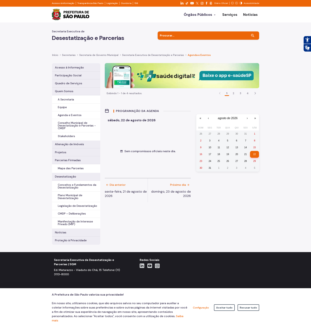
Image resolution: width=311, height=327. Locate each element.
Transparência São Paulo (90, 3)
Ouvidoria (126, 3)
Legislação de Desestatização (77, 206)
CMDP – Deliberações (72, 213)
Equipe (62, 107)
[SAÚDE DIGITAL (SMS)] (182, 75)
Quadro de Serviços (68, 83)
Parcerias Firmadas (68, 160)
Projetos (60, 152)
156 (136, 3)
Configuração (201, 307)
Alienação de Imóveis (69, 144)
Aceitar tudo (224, 307)
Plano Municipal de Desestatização (70, 197)
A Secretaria (66, 99)
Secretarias (69, 55)
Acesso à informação (63, 3)
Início (55, 55)
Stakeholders (66, 136)
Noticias (60, 232)
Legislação (112, 3)
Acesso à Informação (69, 67)
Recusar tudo (248, 307)
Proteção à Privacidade (71, 240)
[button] (255, 93)
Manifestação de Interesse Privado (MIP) (75, 223)
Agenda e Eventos (70, 115)
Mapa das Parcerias (71, 168)
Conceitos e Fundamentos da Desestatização (77, 186)
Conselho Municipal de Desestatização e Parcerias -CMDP (77, 125)
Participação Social (68, 75)
